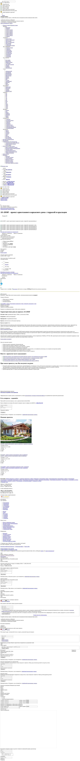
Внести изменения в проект (11, 147)
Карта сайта (27, 546)
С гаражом (8, 48)
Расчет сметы (8, 145)
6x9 (6, 95)
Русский (7, 80)
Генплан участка (9, 149)
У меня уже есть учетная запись (40, 615)
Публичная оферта (19, 546)
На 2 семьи (8, 60)
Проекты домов (6, 25)
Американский (9, 71)
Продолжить (3, 556)
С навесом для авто (10, 126)
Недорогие (5, 508)
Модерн (7, 76)
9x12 (7, 103)
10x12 (7, 105)
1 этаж (3, 697)
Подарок (4, 215)
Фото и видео (6, 154)
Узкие (4, 512)
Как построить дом (7, 538)
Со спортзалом (9, 53)
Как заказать (5, 140)
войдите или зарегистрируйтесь (7, 208)
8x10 (7, 101)
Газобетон (8, 113)
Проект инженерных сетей (11, 151)
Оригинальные (9, 67)
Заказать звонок (3, 198)
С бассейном (8, 54)
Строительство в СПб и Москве (12, 142)
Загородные (8, 86)
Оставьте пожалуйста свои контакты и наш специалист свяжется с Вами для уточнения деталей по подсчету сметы (25, 662)
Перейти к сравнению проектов (7, 555)
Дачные (7, 131)
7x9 (6, 99)
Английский (8, 72)
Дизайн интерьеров (10, 152)
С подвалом (8, 55)
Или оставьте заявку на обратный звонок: (9, 568)
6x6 (6, 93)
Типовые (7, 90)
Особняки (8, 66)
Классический (9, 74)
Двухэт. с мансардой (10, 42)
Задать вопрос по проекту (6, 339)
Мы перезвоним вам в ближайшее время (9, 579)
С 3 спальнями (6, 506)
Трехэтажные (8, 43)
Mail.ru (8, 601)
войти (42, 550)
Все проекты (8, 137)
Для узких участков (10, 64)
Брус (7, 111)
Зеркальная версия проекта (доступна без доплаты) (7, 239)
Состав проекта (9, 158)
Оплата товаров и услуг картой (7, 548)
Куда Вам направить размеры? (6, 654)
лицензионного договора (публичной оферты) (35, 395)
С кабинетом (8, 50)
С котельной (8, 56)
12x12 (7, 108)
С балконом (8, 123)
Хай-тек (7, 84)
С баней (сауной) (9, 47)
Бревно (7, 112)
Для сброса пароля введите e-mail (9, 646)
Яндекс (3, 601)
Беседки (7, 136)
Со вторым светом (9, 120)
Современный (9, 81)
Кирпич (7, 110)
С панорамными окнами (11, 127)
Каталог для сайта (9, 161)
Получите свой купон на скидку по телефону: (10, 563)
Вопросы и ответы (9, 159)
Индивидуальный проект (8, 139)
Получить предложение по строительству (9, 231)
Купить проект (3, 252)
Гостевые (7, 132)
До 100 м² (8, 28)
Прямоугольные (9, 62)
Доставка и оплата (9, 157)
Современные (6, 503)
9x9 (6, 102)
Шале (7, 83)
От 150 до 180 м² (9, 32)
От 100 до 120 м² (9, 29)
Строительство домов (7, 529)
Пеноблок (8, 114)
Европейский (8, 73)
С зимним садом (9, 124)
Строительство (6, 141)
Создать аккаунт (5, 640)
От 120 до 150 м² (9, 31)
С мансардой (8, 44)
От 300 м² (8, 36)
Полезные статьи (9, 160)
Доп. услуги (5, 146)
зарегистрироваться (50, 550)
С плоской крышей (10, 128)
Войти (3, 15)
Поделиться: (3, 278)
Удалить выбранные (4, 710)
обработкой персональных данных (29, 414)
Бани (7, 135)
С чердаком (8, 63)
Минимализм (8, 75)
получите (15, 289)
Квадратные (8, 61)
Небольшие (8, 88)
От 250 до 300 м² (9, 35)
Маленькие (8, 27)
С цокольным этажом (10, 45)
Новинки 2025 (9, 91)
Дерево (7, 117)
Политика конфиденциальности (7, 546)
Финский (8, 82)
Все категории (9, 138)
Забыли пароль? (5, 639)
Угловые (7, 65)
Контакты (5, 155)
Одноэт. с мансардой (10, 39)
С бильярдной (9, 52)
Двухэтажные (8, 41)
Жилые (7, 130)
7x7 (6, 96)
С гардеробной (9, 51)
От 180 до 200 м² (9, 33)
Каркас (7, 116)
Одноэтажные (9, 38)
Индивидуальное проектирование (13, 148)
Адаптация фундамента (11, 150)
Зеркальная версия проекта (8, 699)
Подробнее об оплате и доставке (7, 272)
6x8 (6, 94)
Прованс (7, 77)
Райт (7, 79)
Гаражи (7, 133)
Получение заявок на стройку (12, 162)
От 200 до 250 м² (9, 34)
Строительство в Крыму (11, 143)
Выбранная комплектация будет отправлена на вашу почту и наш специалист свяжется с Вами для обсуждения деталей (26, 674)
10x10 (7, 104)
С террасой (8, 119)
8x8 (6, 100)
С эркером (8, 122)
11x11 (7, 107)
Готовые (7, 89)
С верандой (8, 121)
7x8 (6, 98)
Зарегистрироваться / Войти (6, 23)
